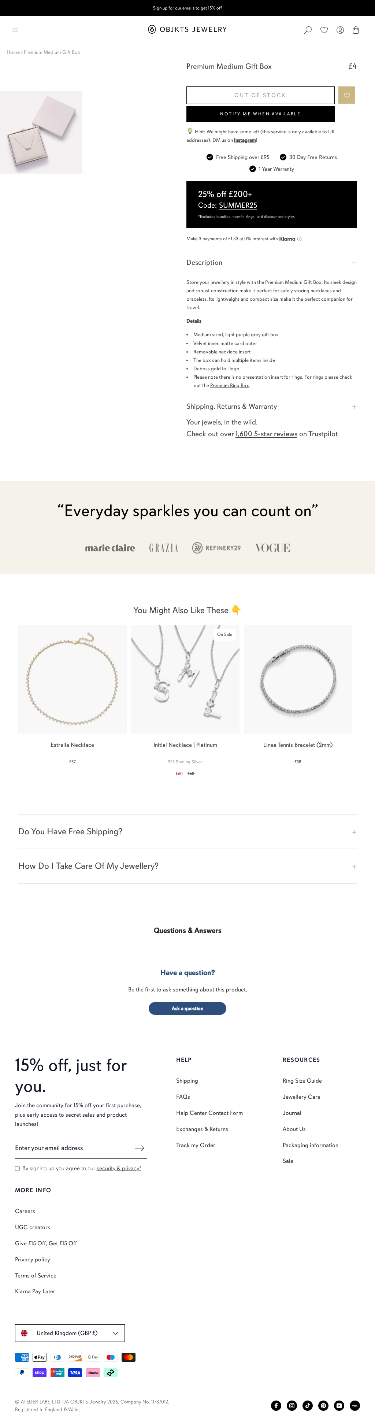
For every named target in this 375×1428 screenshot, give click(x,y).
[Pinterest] (323, 1406)
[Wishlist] (324, 30)
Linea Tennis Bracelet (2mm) (298, 745)
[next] (363, 697)
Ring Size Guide (302, 1080)
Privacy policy (32, 1259)
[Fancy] (355, 1406)
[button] (347, 95)
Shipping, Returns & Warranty (231, 406)
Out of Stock (260, 95)
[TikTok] (307, 1406)
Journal (292, 1113)
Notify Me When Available (260, 113)
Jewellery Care (301, 1097)
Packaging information (310, 1145)
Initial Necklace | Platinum (185, 745)
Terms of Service (35, 1275)
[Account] (340, 30)
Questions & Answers (188, 930)
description (204, 262)
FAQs (183, 1097)
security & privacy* (119, 1168)
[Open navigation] (15, 30)
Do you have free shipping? (70, 831)
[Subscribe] (139, 1148)
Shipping (187, 1080)
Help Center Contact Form (209, 1113)
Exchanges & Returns (202, 1129)
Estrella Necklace (72, 745)
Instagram (245, 140)
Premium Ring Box (229, 385)
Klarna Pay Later (35, 1291)
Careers (25, 1211)
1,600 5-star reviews (266, 433)
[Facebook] (276, 1406)
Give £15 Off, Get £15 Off (46, 1243)
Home (13, 52)
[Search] (308, 30)
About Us (294, 1129)
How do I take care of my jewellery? (88, 865)
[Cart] (356, 30)
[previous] (12, 697)
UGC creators (32, 1227)
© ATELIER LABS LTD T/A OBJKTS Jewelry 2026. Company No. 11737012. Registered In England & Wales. (92, 1406)
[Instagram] (292, 1406)
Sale (288, 1161)
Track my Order (195, 1145)
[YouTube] (339, 1406)
